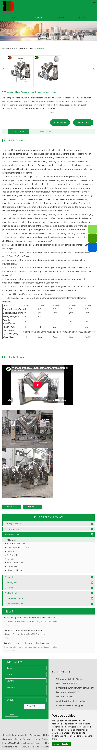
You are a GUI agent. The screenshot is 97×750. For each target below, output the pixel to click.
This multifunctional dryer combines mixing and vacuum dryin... (31, 621)
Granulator (9, 577)
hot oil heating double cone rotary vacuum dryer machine (29, 618)
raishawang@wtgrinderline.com (78, 688)
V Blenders (39, 48)
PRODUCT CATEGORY (48, 517)
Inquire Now (60, 122)
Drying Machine (12, 529)
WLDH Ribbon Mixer (15, 563)
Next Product (83, 122)
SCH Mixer (11, 559)
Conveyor (9, 588)
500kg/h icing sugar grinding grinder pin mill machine (27, 643)
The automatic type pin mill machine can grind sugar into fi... (30, 647)
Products (37, 18)
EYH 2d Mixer (12, 566)
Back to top (33, 507)
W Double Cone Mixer (16, 544)
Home (14, 18)
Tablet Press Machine (14, 598)
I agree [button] (56, 744)
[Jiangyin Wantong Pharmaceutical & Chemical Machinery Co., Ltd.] (48, 7)
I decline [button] (65, 744)
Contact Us (61, 672)
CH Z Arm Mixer (13, 555)
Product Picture (45, 131)
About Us (60, 18)
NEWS (9, 611)
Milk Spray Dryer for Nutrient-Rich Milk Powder (23, 630)
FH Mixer (10, 551)
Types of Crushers (22, 739)
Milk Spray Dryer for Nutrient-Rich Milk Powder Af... (25, 634)
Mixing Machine (26, 48)
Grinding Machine (13, 524)
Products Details (18, 131)
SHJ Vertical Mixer (14, 570)
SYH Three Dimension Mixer (18, 547)
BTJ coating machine (14, 604)
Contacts (83, 18)
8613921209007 (74, 679)
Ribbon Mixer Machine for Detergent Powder (22, 743)
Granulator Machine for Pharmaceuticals (39, 747)
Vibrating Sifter (11, 582)
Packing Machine (12, 593)
